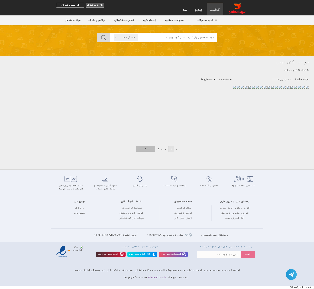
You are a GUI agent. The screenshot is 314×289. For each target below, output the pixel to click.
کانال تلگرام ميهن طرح (140, 254)
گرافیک (215, 10)
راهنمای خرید (149, 20)
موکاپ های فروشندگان (131, 218)
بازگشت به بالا (65, 163)
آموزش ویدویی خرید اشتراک (235, 208)
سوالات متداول (73, 20)
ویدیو (198, 10)
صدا (184, 10)
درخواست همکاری (174, 20)
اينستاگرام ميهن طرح (171, 254)
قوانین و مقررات (96, 20)
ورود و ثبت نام (68, 5)
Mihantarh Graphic (157, 277)
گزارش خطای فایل (183, 218)
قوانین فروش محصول (131, 213)
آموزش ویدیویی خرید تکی (234, 213)
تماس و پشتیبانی (124, 20)
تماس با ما (79, 213)
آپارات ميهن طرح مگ (108, 254)
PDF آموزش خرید (234, 218)
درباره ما (79, 208)
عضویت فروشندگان (131, 208)
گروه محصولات (205, 20)
